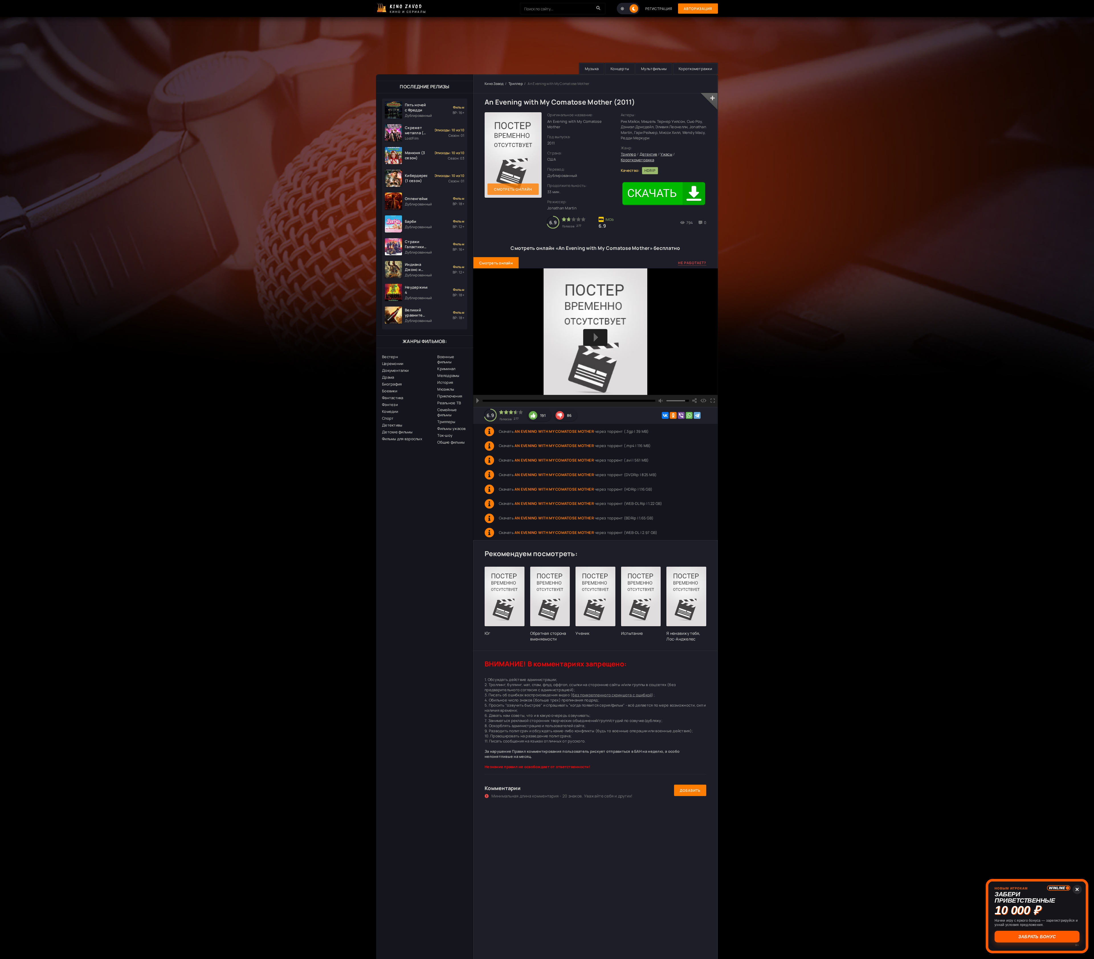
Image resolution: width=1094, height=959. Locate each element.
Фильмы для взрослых (402, 438)
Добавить (690, 790)
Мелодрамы (448, 375)
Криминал (446, 368)
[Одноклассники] (673, 415)
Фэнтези (390, 404)
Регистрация (658, 8)
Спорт (387, 418)
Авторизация (698, 8)
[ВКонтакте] (665, 415)
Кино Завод (494, 83)
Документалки (395, 370)
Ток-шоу (444, 435)
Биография (392, 384)
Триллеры (446, 421)
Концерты (620, 68)
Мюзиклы (445, 389)
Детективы (392, 425)
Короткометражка (637, 159)
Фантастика (392, 397)
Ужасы (666, 154)
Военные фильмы (445, 359)
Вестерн (390, 356)
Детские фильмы (397, 431)
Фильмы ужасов (451, 428)
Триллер (516, 83)
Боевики (389, 390)
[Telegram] (697, 415)
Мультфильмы (654, 68)
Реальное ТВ (449, 402)
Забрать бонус (1037, 936)
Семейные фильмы (447, 412)
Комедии (390, 411)
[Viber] (681, 415)
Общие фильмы (451, 442)
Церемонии (392, 363)
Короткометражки (695, 68)
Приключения (449, 396)
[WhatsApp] (689, 415)
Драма (388, 377)
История (445, 382)
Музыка (592, 68)
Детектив (648, 154)
